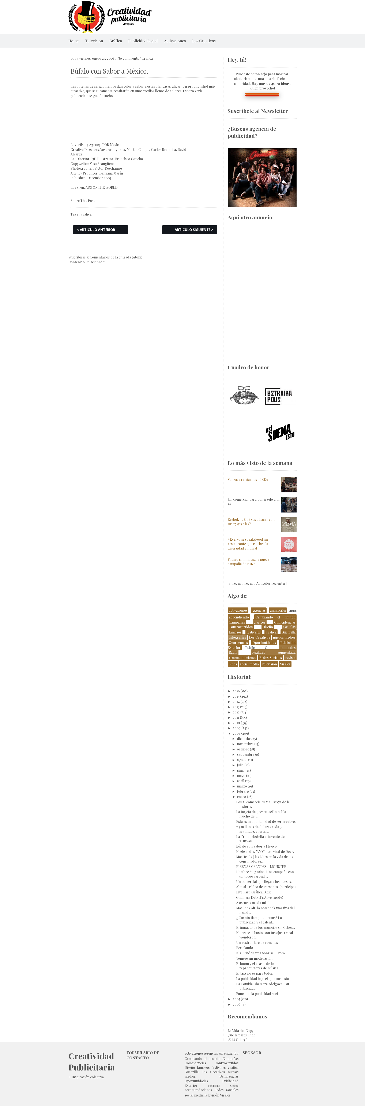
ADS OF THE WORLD (101, 187)
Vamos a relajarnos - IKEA (248, 479)
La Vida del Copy (240, 1030)
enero (241, 796)
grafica (147, 58)
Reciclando (244, 947)
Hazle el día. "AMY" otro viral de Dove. (265, 851)
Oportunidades (264, 642)
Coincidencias (285, 622)
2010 (236, 722)
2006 (237, 1004)
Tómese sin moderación (254, 958)
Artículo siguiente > (194, 229)
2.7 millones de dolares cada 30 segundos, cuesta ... (259, 828)
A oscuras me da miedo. (254, 902)
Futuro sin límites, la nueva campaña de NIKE (248, 561)
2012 (236, 712)
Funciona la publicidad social (258, 993)
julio (240, 765)
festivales (254, 632)
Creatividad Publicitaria (91, 1061)
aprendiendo (239, 617)
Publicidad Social (143, 40)
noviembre (245, 744)
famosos (235, 632)
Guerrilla (289, 632)
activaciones (238, 610)
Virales (285, 664)
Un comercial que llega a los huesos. (264, 881)
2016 (236, 691)
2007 (236, 999)
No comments (128, 58)
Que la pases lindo (242, 1035)
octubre (243, 749)
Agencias (259, 610)
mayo (241, 775)
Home (73, 40)
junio (241, 770)
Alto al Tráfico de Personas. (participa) (266, 887)
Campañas (237, 622)
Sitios (233, 664)
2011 (236, 717)
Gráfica (115, 40)
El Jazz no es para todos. (255, 973)
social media (249, 664)
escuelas (289, 627)
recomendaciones (242, 657)
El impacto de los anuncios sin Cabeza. (265, 927)
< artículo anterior (96, 229)
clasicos (260, 622)
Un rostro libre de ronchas (257, 942)
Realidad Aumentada (274, 652)
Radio (233, 652)
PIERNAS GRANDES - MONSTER (261, 866)
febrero (243, 791)
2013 (236, 707)
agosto (242, 759)
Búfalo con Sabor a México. (257, 846)
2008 (236, 733)
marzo (242, 786)
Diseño (268, 627)
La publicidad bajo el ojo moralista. (263, 978)
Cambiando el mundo (275, 617)
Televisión (94, 40)
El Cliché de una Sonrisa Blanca (260, 953)
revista (290, 657)
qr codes (288, 647)
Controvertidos (241, 627)
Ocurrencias (238, 642)
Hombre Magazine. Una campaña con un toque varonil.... (265, 874)
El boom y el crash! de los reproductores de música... (258, 965)
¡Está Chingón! (239, 1039)
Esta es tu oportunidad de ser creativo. (266, 821)
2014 (236, 701)
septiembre (245, 754)
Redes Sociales (270, 657)
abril (240, 781)
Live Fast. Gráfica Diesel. (254, 892)
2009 (237, 728)
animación (278, 610)
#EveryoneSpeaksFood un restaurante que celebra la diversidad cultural (248, 543)
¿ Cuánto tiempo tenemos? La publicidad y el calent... (259, 919)
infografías (237, 637)
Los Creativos (204, 40)
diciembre (244, 738)
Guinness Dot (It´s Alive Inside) (259, 897)
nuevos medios (284, 637)
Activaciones (175, 40)
